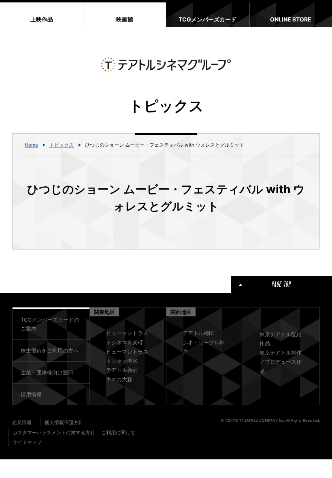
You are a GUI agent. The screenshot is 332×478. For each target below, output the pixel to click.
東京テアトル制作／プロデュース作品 (281, 361)
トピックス (61, 145)
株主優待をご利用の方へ (50, 350)
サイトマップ (27, 442)
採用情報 (31, 394)
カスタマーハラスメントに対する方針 (54, 432)
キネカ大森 (119, 379)
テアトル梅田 (198, 333)
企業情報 (22, 422)
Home (31, 145)
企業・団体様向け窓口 (47, 372)
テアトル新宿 (122, 370)
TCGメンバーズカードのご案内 (50, 324)
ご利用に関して (118, 432)
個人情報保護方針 (64, 422)
